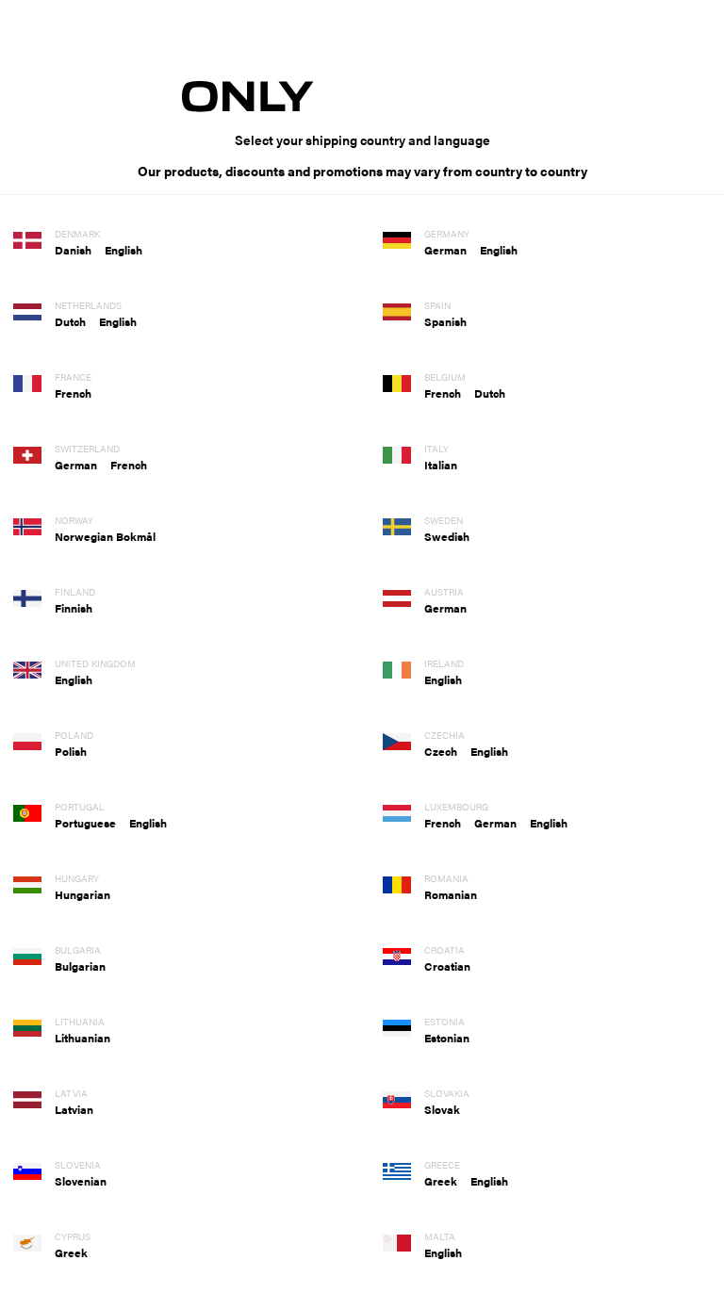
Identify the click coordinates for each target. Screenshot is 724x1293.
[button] (80, 249)
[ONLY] (362, 95)
